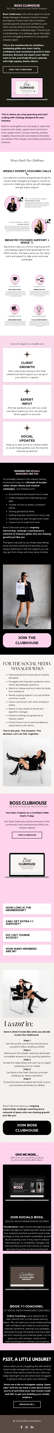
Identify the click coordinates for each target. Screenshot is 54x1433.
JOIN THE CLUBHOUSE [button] (20, 69)
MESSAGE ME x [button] (27, 1404)
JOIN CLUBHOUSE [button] (27, 835)
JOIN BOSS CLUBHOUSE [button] (26, 1127)
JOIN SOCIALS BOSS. (27, 1217)
